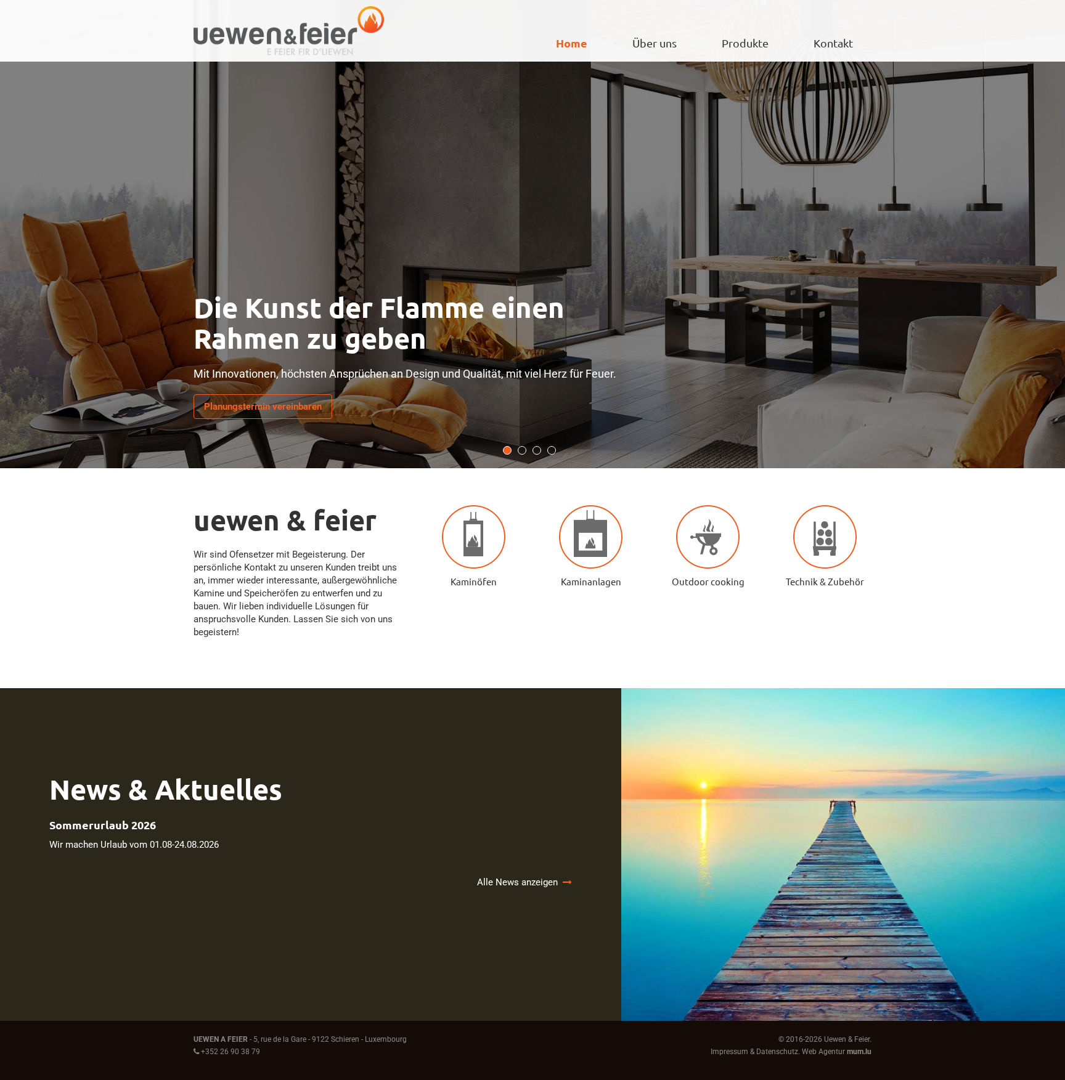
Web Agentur (823, 1051)
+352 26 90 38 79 (230, 1051)
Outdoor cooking (708, 581)
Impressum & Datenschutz (754, 1051)
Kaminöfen (474, 581)
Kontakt (833, 42)
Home (571, 43)
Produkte (745, 42)
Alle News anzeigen (520, 882)
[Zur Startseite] (289, 30)
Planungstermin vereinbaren (263, 406)
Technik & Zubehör (825, 581)
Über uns (654, 42)
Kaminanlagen (591, 581)
